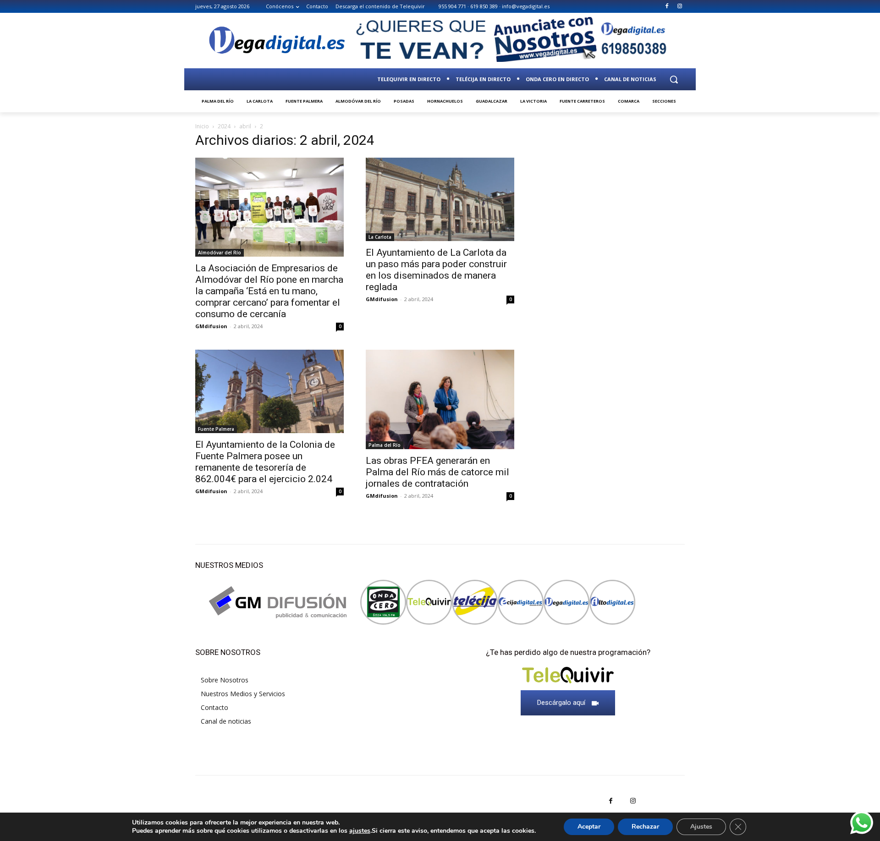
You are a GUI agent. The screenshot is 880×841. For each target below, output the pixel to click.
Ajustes (701, 826)
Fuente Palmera (216, 429)
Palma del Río (384, 445)
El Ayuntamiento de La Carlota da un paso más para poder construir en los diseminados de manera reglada (436, 269)
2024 (224, 126)
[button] (674, 79)
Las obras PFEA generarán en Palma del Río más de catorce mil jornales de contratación (437, 472)
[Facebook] (666, 6)
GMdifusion (211, 326)
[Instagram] (679, 6)
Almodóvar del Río (219, 252)
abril (245, 126)
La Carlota (379, 237)
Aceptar (589, 826)
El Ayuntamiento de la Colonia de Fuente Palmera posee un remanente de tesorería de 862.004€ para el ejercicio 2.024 (265, 461)
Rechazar (645, 826)
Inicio (202, 126)
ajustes (359, 831)
